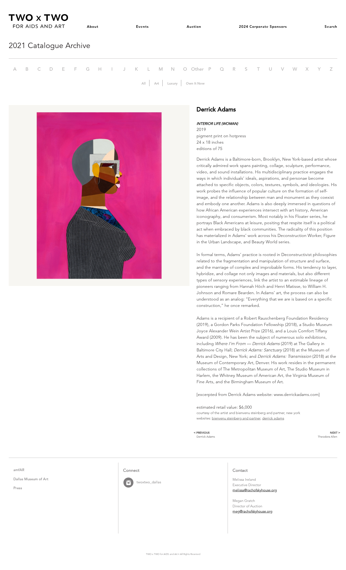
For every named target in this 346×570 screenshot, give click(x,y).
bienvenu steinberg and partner (236, 418)
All (143, 83)
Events (142, 26)
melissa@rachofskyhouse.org (255, 490)
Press (17, 488)
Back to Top (327, 545)
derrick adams (273, 418)
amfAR (18, 470)
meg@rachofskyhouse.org (252, 511)
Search (331, 26)
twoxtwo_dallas (149, 482)
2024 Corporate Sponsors (263, 26)
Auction (194, 26)
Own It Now (195, 83)
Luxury (172, 83)
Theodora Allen (327, 434)
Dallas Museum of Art (30, 479)
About (92, 26)
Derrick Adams (206, 434)
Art (156, 83)
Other (197, 69)
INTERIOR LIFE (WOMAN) (217, 123)
